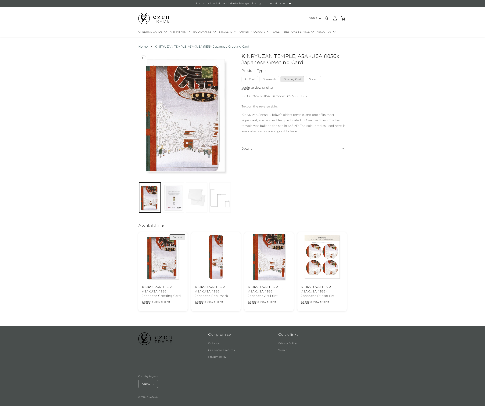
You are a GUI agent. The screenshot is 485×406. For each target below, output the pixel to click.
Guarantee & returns (221, 350)
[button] (152, 32)
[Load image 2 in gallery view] (173, 198)
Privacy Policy (287, 343)
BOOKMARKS (202, 31)
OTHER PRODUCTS (252, 31)
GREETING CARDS (150, 31)
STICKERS (225, 31)
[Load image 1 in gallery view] (150, 198)
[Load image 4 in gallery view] (220, 198)
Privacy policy (217, 356)
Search (282, 350)
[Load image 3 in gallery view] (196, 198)
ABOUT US (324, 31)
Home (143, 46)
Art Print (250, 79)
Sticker (313, 79)
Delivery (213, 343)
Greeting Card (292, 79)
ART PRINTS (178, 31)
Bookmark (269, 79)
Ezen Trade (152, 397)
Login (246, 88)
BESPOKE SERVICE (297, 31)
